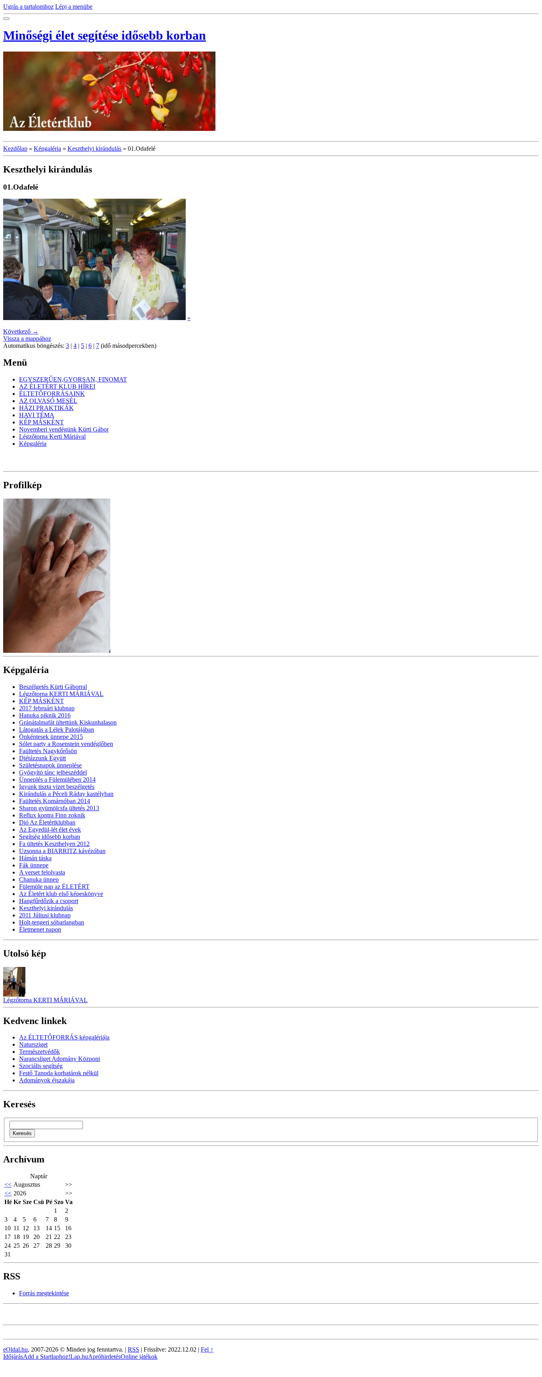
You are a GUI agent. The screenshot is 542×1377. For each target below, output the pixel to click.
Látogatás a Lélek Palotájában (56, 729)
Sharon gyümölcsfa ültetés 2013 (59, 808)
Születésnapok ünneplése (50, 765)
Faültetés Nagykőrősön (48, 751)
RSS (133, 1349)
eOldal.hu (15, 1349)
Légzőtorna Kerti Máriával (52, 436)
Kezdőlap (15, 148)
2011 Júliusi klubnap (45, 915)
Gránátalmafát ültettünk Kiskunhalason (68, 722)
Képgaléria (47, 148)
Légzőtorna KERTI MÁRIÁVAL (61, 693)
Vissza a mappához (27, 338)
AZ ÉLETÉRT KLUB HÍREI (57, 386)
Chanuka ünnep (39, 879)
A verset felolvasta (42, 872)
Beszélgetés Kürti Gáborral (53, 686)
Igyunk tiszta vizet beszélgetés (56, 786)
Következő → (20, 331)
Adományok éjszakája (47, 1080)
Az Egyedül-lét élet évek (50, 829)
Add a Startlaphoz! (46, 1356)
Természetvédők (39, 1051)
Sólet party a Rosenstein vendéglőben (66, 743)
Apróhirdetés (104, 1356)
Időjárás (13, 1356)
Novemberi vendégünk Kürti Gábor (64, 429)
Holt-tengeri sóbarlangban (51, 922)
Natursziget (33, 1044)
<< (8, 1184)
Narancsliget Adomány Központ (59, 1058)
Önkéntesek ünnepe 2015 (51, 736)
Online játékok (139, 1356)
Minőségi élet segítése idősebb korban (104, 35)
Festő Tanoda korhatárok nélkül (58, 1073)
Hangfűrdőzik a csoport (48, 901)
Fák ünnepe (33, 865)
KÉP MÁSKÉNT (41, 422)
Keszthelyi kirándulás (94, 148)
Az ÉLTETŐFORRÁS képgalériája (64, 1037)
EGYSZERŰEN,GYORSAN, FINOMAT (73, 379)
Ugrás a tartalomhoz (28, 6)
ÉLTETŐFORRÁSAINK (52, 393)
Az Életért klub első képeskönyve (61, 893)
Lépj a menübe (73, 6)
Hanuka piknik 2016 (45, 715)
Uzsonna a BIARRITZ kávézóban (62, 851)
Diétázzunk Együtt (42, 758)
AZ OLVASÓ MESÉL (48, 400)
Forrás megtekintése (44, 1293)
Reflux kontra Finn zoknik (52, 815)
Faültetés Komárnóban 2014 (54, 801)
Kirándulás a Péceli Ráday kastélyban (66, 793)
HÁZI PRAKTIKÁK (46, 408)
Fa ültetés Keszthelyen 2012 (54, 843)
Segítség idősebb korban (49, 836)
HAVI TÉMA (36, 415)
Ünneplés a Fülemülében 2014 (57, 779)
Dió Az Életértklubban (47, 822)
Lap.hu (79, 1356)
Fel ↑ (207, 1349)
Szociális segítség (41, 1065)
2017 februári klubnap (47, 708)
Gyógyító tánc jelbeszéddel (53, 772)
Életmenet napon (40, 929)
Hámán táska (35, 858)
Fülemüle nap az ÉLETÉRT (54, 886)
